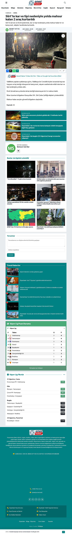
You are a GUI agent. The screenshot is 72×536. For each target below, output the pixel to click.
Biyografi (60, 8)
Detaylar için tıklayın (36, 368)
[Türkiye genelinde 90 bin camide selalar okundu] (21, 192)
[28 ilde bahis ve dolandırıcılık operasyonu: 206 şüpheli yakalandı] (51, 169)
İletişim (68, 8)
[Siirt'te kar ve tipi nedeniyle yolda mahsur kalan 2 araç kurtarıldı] (36, 51)
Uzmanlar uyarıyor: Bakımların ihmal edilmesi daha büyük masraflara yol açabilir (48, 203)
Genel (15, 13)
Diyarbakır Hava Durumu (16, 508)
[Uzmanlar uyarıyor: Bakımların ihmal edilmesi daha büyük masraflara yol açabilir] (51, 192)
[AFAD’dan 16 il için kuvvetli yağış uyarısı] (21, 217)
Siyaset (52, 8)
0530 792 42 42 (37, 489)
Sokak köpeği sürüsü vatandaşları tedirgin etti (24, 532)
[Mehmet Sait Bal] (11, 148)
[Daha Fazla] (17, 70)
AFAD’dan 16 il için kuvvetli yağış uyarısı (20, 227)
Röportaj (28, 8)
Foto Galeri (42, 521)
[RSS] (42, 499)
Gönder (10, 255)
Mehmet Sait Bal (23, 147)
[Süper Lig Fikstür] (64, 374)
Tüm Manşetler (43, 511)
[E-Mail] (18, 151)
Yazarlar (50, 521)
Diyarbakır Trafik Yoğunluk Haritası (48, 508)
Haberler (8, 13)
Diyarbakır (5, 8)
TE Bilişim (40, 526)
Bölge (13, 8)
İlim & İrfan (37, 8)
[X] (32, 499)
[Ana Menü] (6, 3)
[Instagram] (36, 499)
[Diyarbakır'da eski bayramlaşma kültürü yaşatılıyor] (51, 217)
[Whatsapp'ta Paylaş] (14, 70)
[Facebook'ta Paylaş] (7, 70)
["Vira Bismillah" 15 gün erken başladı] (21, 169)
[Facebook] (29, 499)
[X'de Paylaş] (10, 70)
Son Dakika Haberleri (15, 515)
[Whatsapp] (39, 499)
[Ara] (64, 3)
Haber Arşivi (42, 515)
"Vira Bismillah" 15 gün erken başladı (19, 179)
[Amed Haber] (35, 2)
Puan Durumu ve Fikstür (15, 511)
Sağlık (45, 8)
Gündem (20, 8)
